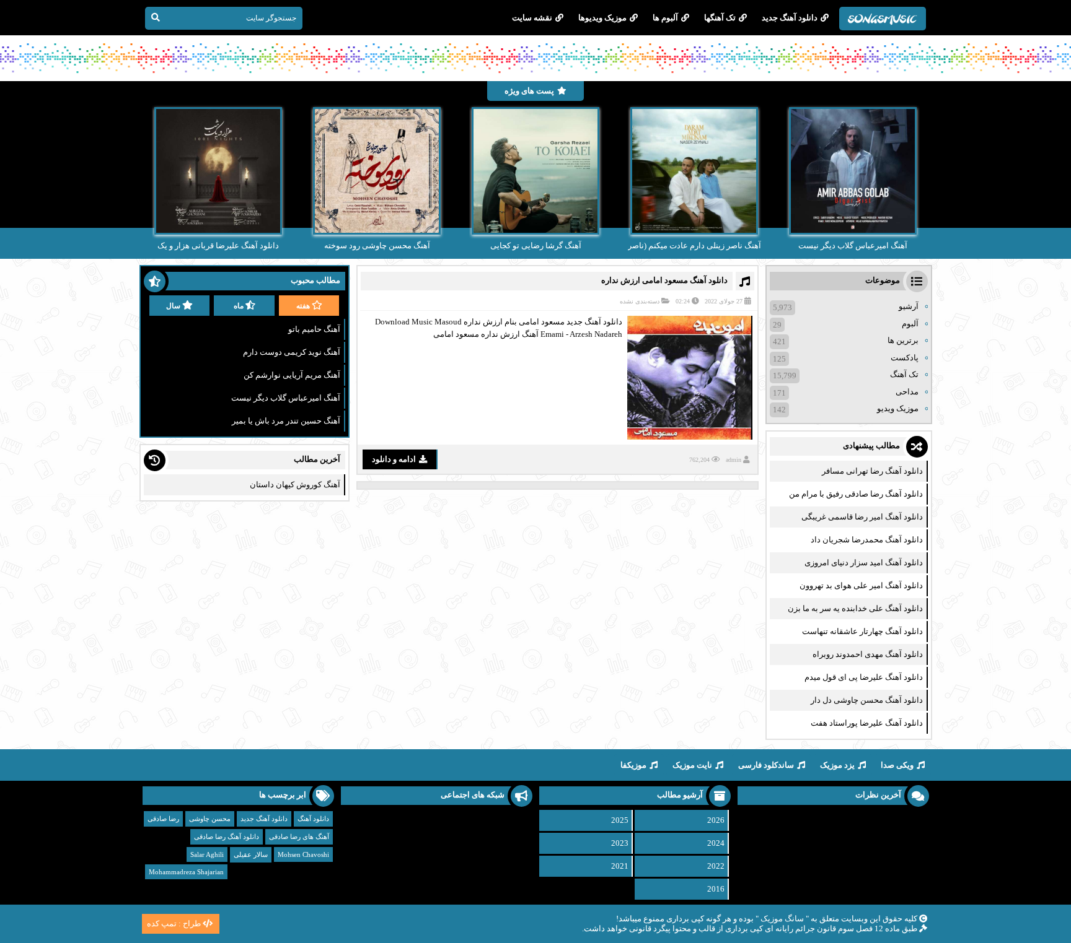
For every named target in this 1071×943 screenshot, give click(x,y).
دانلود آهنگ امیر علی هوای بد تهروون (861, 585)
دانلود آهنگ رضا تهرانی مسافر (872, 471)
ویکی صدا (897, 765)
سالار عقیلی (251, 854)
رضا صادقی (163, 818)
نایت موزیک (692, 765)
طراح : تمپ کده (174, 923)
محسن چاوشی (210, 818)
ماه (239, 306)
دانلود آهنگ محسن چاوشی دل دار (867, 700)
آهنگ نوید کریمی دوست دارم (291, 352)
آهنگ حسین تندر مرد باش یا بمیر (286, 420)
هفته (303, 306)
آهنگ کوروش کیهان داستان (295, 484)
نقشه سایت (532, 17)
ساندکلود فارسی (766, 765)
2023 (619, 843)
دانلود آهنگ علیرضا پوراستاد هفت (867, 723)
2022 (716, 866)
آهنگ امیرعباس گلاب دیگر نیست (285, 397)
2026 (716, 820)
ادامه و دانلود (394, 459)
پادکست (905, 357)
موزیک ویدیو (898, 408)
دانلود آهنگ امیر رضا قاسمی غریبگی (862, 516)
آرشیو (909, 306)
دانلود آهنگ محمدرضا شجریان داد (867, 539)
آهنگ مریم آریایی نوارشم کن (292, 375)
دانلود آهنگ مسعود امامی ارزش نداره (664, 280)
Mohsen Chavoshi (303, 854)
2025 (619, 820)
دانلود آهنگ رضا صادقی (226, 836)
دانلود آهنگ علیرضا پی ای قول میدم (863, 677)
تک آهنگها (720, 17)
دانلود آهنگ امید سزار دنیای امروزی (863, 562)
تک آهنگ (904, 374)
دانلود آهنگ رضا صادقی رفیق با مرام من (856, 493)
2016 (716, 888)
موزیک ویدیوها (602, 17)
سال (173, 306)
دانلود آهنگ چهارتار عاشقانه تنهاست (862, 631)
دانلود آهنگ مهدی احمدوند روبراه (868, 654)
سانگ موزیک (782, 918)
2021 (619, 866)
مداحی (907, 391)
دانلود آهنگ (313, 818)
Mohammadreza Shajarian (186, 872)
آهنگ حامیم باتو (314, 329)
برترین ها (903, 340)
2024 (716, 843)
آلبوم (910, 323)
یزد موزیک (837, 765)
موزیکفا (633, 765)
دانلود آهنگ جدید (790, 17)
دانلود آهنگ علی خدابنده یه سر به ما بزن (855, 608)
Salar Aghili (207, 854)
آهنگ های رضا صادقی (299, 836)
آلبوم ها (665, 17)
